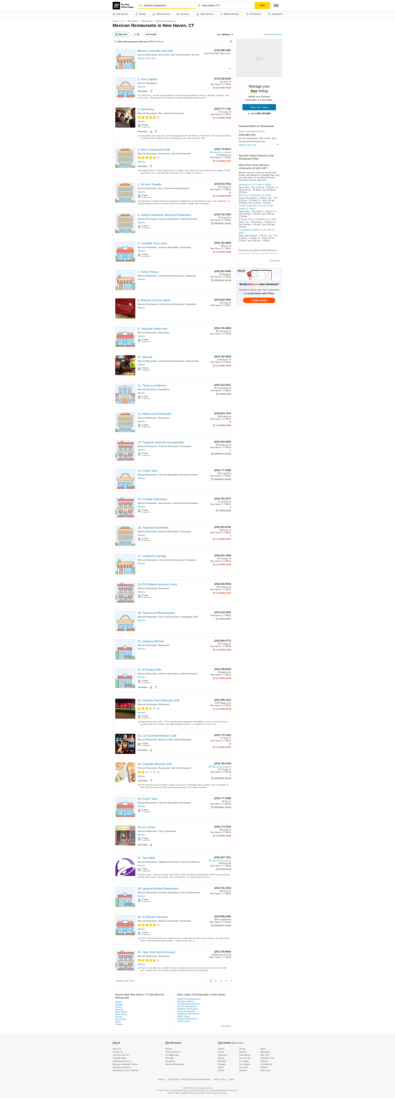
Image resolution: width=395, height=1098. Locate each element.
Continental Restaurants (188, 1004)
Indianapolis (244, 1055)
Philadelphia (266, 1064)
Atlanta (221, 1049)
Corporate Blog (119, 1058)
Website (141, 58)
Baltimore (222, 1055)
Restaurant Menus (186, 1001)
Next (230, 981)
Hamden (119, 1004)
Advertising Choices (122, 1061)
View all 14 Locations (221, 861)
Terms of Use (219, 1079)
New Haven (133, 21)
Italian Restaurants (189, 219)
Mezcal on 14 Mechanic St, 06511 (255, 195)
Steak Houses (184, 1021)
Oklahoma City (267, 1058)
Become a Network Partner (125, 1064)
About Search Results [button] (273, 34)
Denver (221, 1070)
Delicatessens (165, 503)
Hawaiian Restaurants (187, 1009)
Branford (119, 1009)
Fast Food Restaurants (169, 617)
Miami (263, 1049)
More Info (150, 58)
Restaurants (147, 21)
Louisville (243, 1067)
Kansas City (244, 1058)
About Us (117, 1049)
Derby (118, 1022)
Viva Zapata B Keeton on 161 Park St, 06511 (257, 231)
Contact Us (118, 1052)
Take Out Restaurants (180, 55)
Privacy (161, 1079)
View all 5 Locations (221, 152)
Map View (123, 34)
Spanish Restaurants (187, 1019)
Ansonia (119, 1024)
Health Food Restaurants (189, 999)
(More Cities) (237, 1043)
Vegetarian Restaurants (169, 862)
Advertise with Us (121, 1055)
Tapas (161, 831)
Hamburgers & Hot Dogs (192, 617)
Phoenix (264, 1067)
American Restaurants (174, 113)
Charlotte (222, 1061)
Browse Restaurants (174, 1064)
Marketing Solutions (122, 1067)
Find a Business (172, 1052)
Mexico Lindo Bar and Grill (155, 50)
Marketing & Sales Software (125, 1070)
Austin (221, 1052)
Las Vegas (244, 1061)
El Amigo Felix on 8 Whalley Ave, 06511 (258, 219)
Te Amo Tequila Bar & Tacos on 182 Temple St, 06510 (256, 207)
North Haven (121, 1014)
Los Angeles (244, 1064)
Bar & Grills (163, 55)
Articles (168, 1049)
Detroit (242, 1049)
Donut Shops (183, 1016)
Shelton (119, 1007)
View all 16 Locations (221, 767)
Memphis (243, 1070)
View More (275, 260)
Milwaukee (265, 1052)
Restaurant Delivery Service (193, 475)
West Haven (121, 1012)
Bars (160, 113)
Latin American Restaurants (176, 188)
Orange (118, 1017)
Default (226, 34)
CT (122, 21)
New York (264, 1055)
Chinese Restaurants (187, 1006)
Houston (243, 1052)
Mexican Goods (165, 739)
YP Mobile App (172, 1055)
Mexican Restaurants (147, 55)
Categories (170, 1061)
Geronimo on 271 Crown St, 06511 (255, 184)
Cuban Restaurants (186, 1011)
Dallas (221, 1067)
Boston (221, 1058)
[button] (276, 5)
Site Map (169, 1058)
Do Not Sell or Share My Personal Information (189, 1079)
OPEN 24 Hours (156, 41)
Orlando (264, 1061)
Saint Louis (265, 1070)
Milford (118, 1002)
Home (115, 21)
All (138, 34)
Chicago (221, 1064)
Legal (231, 1079)
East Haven (120, 1019)
